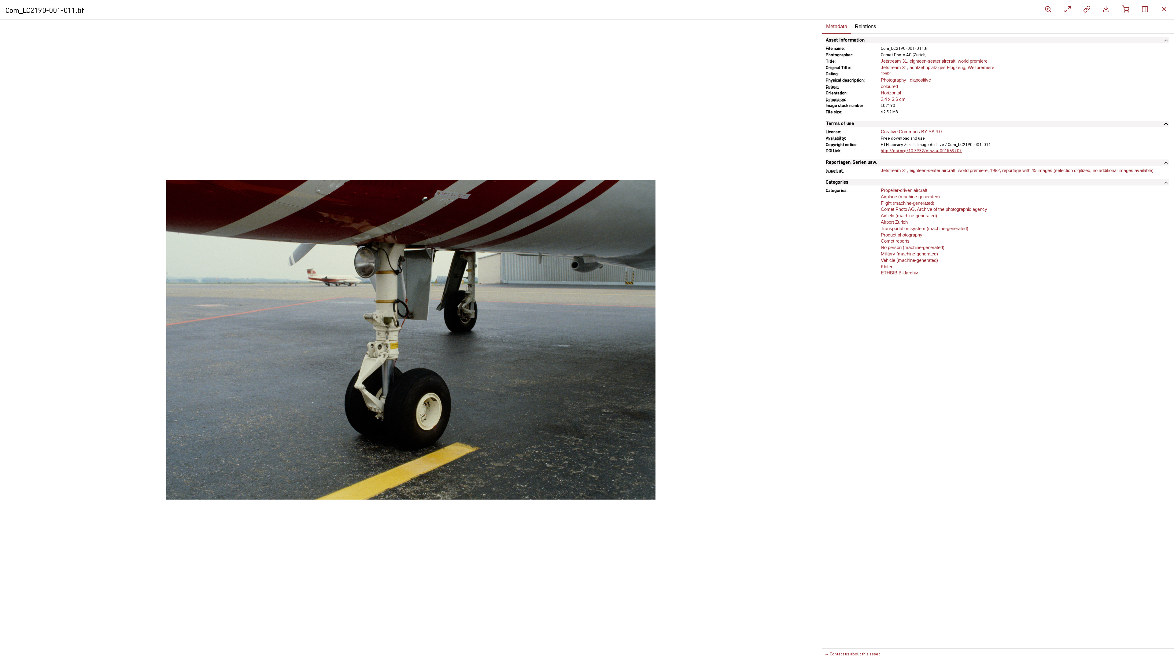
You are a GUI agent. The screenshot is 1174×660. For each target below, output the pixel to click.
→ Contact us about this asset (852, 654)
